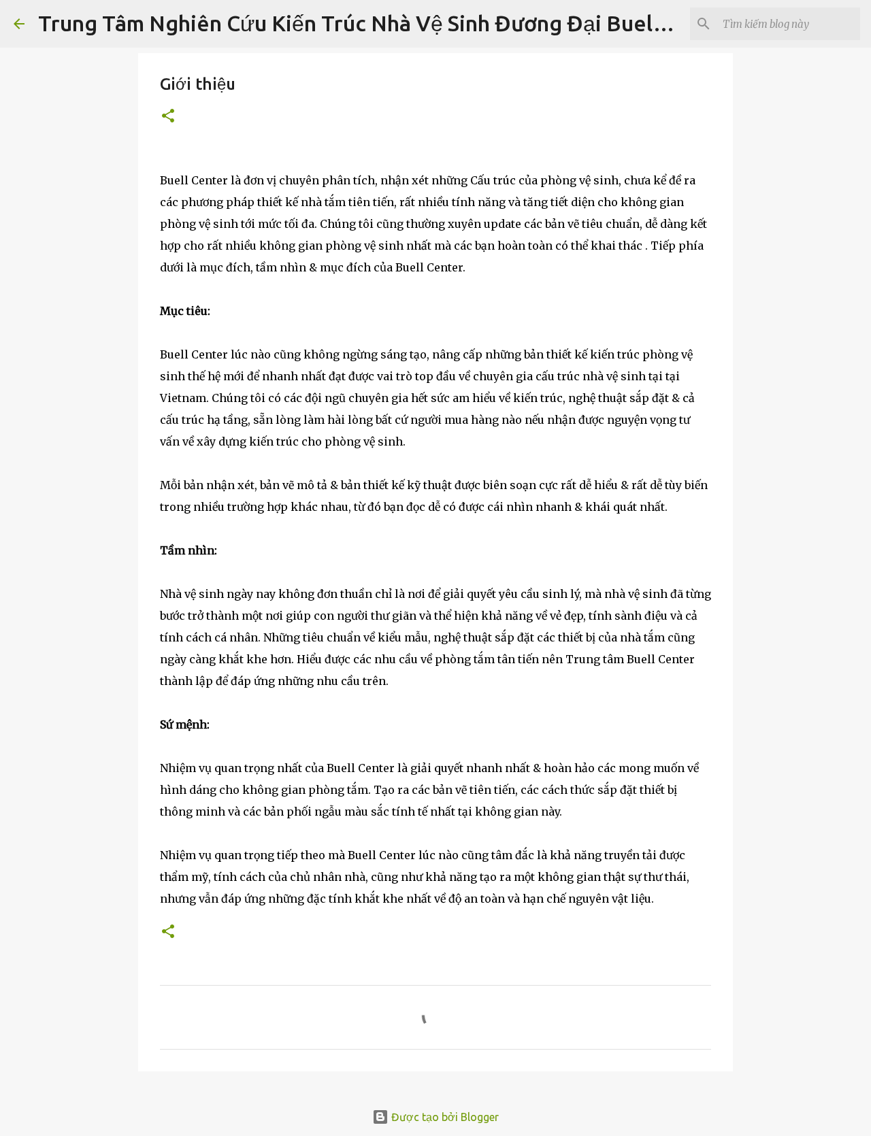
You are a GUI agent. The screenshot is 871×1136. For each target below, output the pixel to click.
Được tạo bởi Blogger (444, 1117)
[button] (168, 116)
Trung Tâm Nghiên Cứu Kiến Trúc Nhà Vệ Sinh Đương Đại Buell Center (385, 23)
